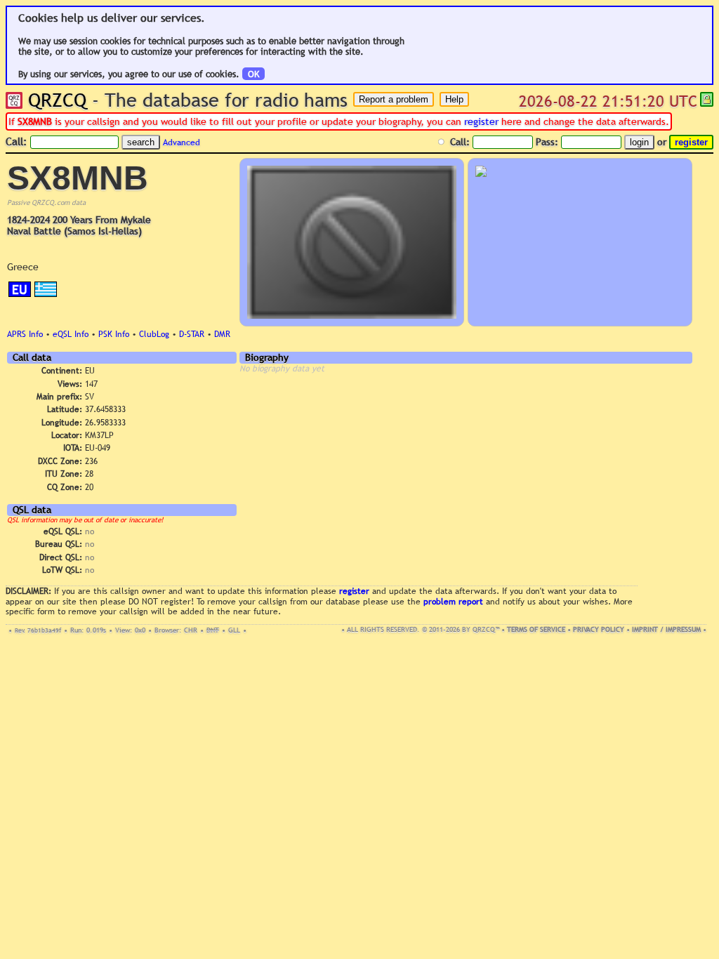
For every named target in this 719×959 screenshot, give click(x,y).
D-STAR (191, 334)
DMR (222, 334)
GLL (234, 630)
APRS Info (25, 334)
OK (253, 73)
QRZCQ (57, 99)
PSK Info (113, 334)
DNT (212, 630)
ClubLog (154, 334)
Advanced (181, 142)
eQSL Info (70, 334)
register (481, 121)
